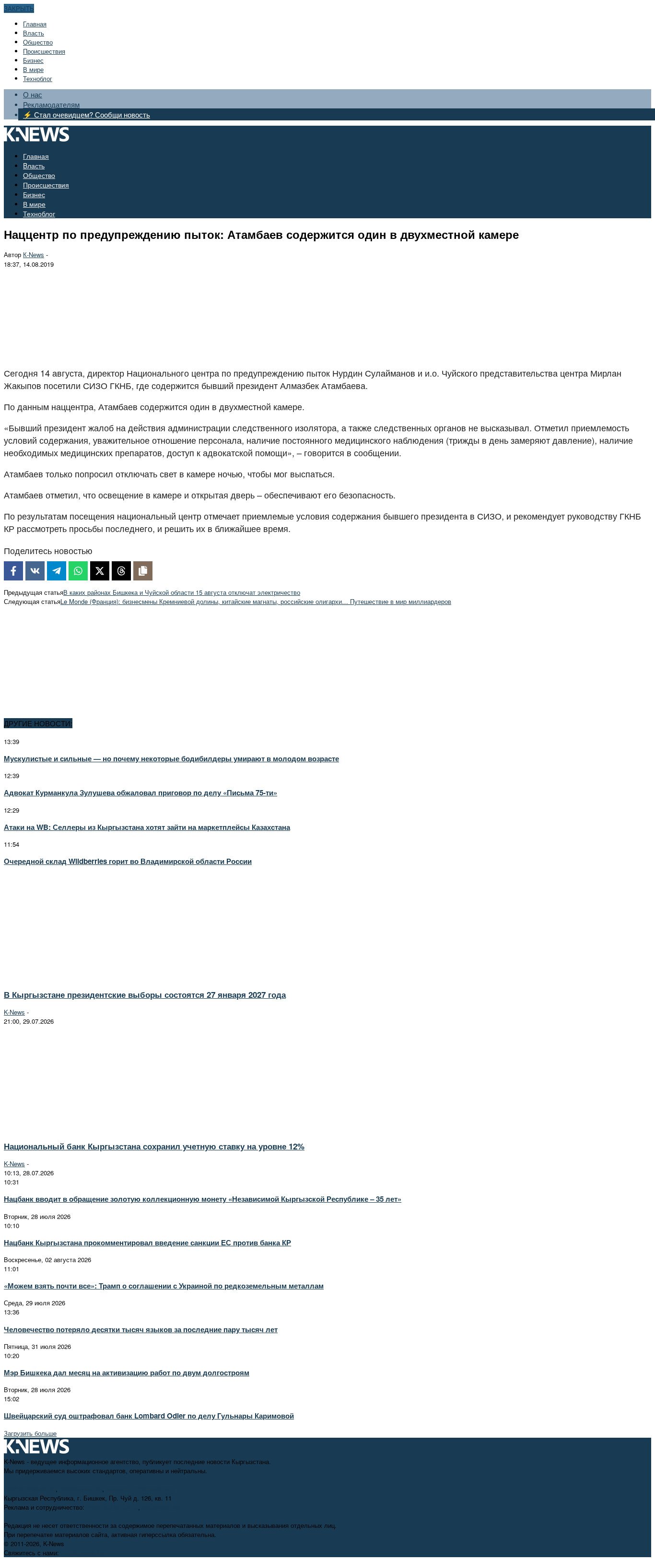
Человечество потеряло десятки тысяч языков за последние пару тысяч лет (141, 1329)
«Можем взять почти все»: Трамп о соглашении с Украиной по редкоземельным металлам (164, 1285)
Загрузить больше (30, 1433)
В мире (33, 69)
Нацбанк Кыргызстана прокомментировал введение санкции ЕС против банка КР (147, 1242)
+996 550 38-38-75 (112, 1507)
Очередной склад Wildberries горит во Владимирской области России (128, 861)
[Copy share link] (142, 570)
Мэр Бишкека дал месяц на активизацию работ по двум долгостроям (126, 1372)
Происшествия (44, 51)
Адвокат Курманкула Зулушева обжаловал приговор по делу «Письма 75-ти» (140, 792)
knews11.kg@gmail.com (140, 1488)
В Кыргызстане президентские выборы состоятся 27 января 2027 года (145, 994)
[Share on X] (99, 570)
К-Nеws (33, 254)
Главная (35, 23)
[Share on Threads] (121, 570)
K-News (14, 1012)
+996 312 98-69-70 (30, 1488)
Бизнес (33, 60)
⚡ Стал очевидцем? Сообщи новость (86, 114)
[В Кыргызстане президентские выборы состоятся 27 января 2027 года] (89, 976)
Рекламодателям (51, 104)
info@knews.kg (80, 1488)
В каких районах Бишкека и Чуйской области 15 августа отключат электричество (181, 592)
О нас (32, 94)
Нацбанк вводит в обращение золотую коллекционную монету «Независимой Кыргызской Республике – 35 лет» (202, 1199)
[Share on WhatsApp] (78, 570)
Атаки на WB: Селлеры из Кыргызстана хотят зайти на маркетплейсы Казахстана (147, 827)
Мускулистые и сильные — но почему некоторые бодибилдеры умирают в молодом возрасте (171, 758)
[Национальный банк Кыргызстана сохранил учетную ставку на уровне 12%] (89, 1128)
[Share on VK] (35, 570)
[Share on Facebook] (13, 570)
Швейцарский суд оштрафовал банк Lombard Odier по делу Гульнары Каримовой (149, 1415)
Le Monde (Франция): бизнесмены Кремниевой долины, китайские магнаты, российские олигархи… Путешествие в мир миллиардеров (255, 601)
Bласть (33, 32)
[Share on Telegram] (56, 570)
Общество (38, 42)
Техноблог (37, 78)
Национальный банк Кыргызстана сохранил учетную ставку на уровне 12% (154, 1146)
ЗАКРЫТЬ (19, 8)
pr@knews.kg (161, 1507)
